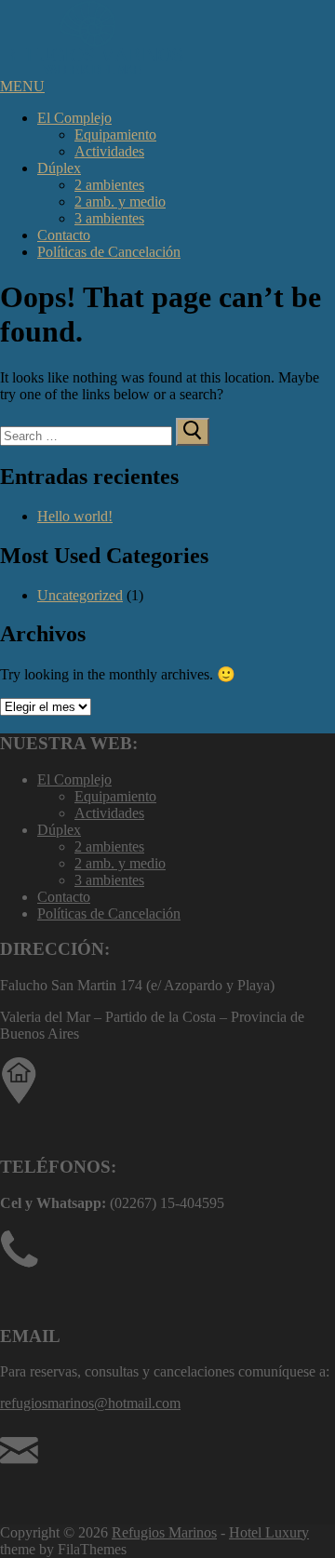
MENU (22, 86)
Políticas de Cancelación (109, 252)
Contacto (63, 235)
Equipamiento (115, 134)
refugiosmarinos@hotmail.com (90, 1403)
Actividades (109, 151)
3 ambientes (109, 218)
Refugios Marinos (164, 1532)
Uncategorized (80, 595)
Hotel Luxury (269, 1532)
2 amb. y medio (120, 201)
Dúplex (59, 168)
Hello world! (75, 516)
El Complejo (74, 118)
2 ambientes (109, 185)
